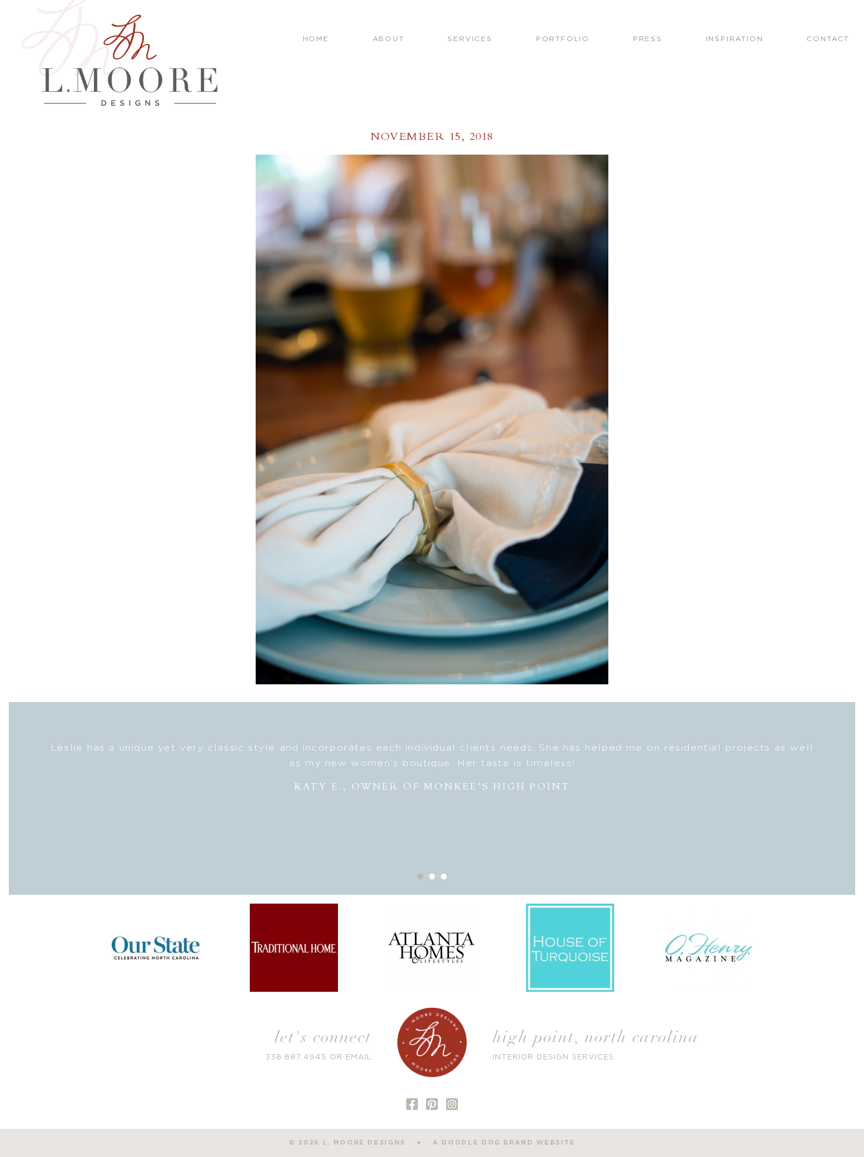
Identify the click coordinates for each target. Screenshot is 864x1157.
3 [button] (444, 877)
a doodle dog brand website (504, 1142)
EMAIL (359, 1057)
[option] (432, 767)
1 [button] (420, 877)
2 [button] (432, 877)
